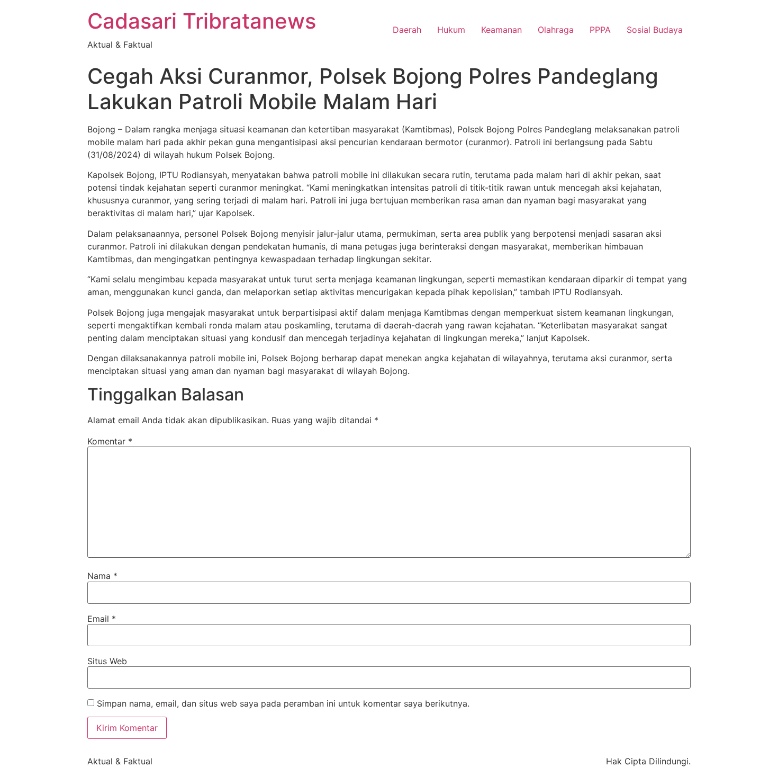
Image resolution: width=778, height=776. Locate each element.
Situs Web (107, 661)
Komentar (109, 441)
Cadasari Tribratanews (201, 21)
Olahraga (556, 29)
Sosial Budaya (655, 29)
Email (101, 618)
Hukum (451, 29)
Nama (102, 576)
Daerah (407, 29)
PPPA (600, 29)
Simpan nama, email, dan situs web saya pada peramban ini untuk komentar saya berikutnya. (283, 703)
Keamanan (501, 29)
